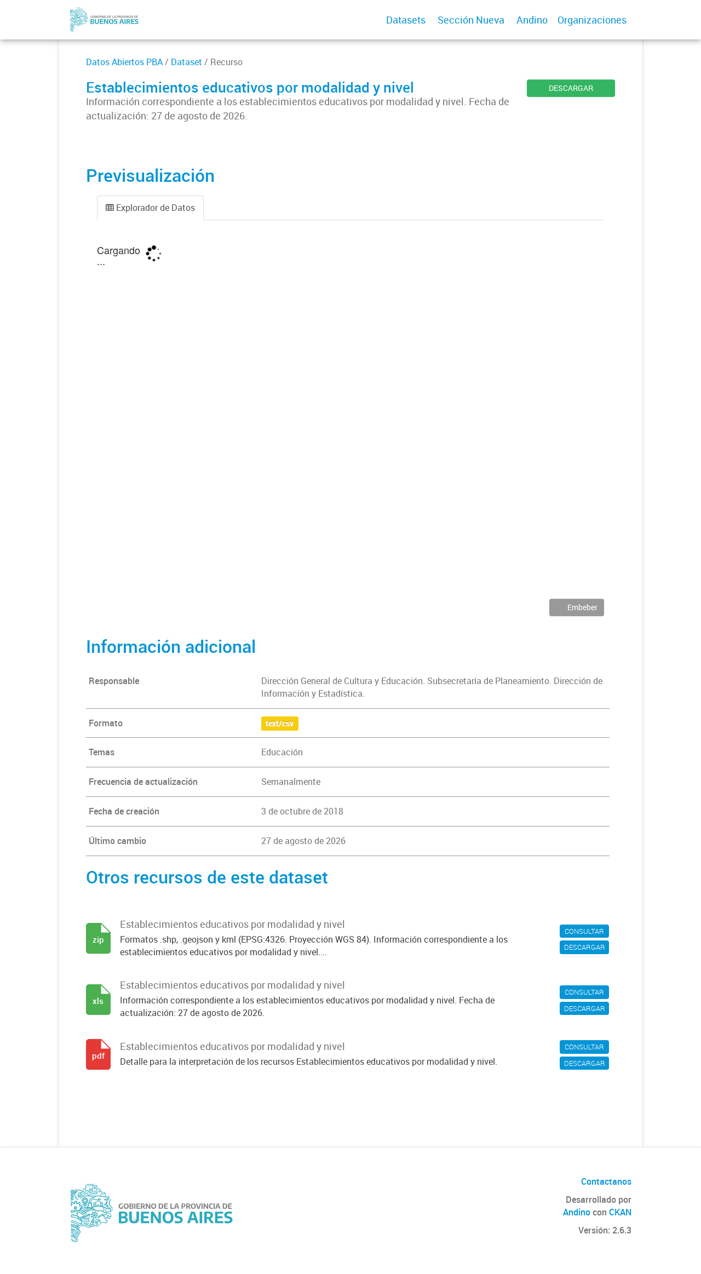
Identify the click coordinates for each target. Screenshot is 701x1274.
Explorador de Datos (154, 208)
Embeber (581, 607)
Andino (532, 19)
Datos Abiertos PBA (124, 62)
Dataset (186, 62)
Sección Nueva (471, 19)
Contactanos (606, 1181)
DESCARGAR (571, 88)
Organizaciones (592, 19)
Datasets (406, 19)
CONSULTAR (584, 931)
